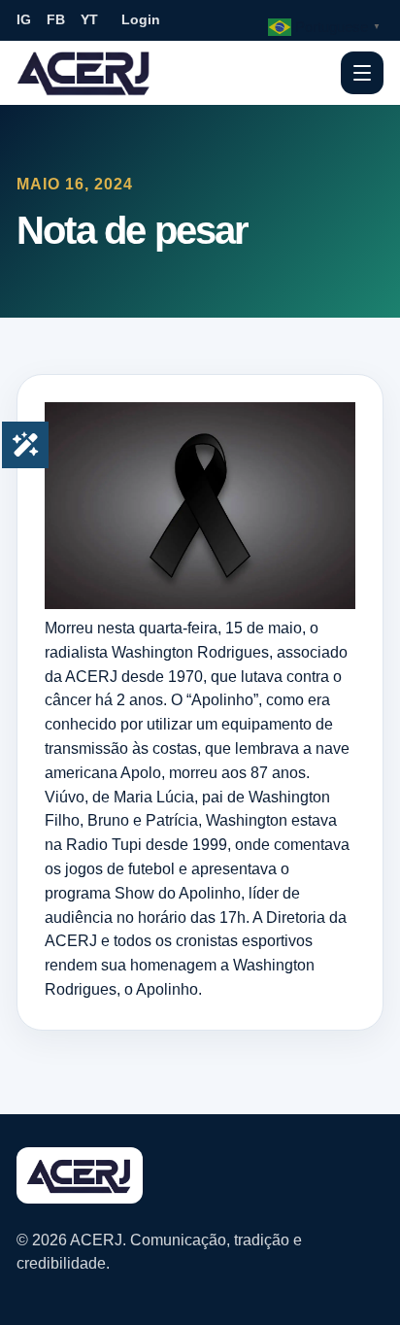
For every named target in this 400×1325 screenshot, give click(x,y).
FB (56, 19)
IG (24, 19)
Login (140, 19)
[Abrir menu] (362, 72)
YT (89, 19)
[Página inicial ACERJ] (84, 72)
